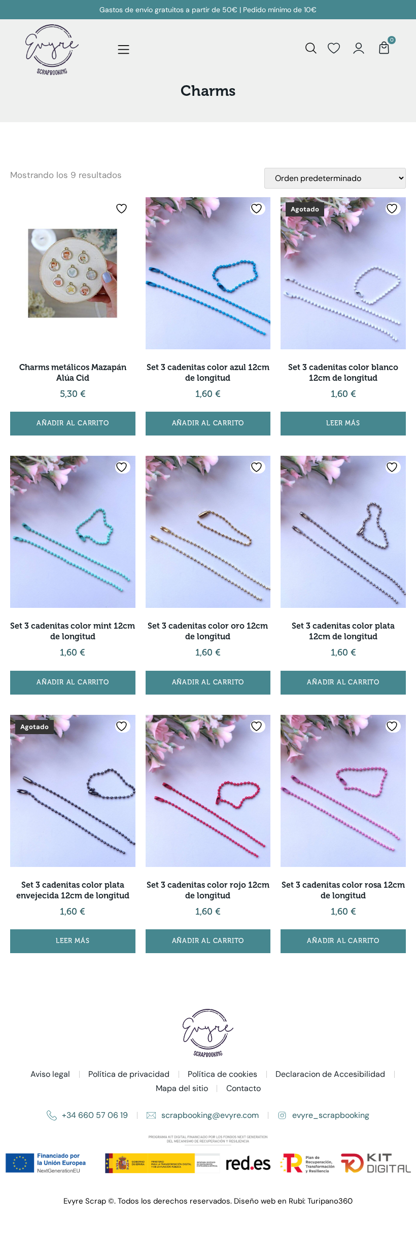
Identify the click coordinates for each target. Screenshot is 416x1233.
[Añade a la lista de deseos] (122, 208)
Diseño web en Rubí (269, 1201)
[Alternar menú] (123, 50)
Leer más (343, 423)
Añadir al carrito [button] (73, 423)
